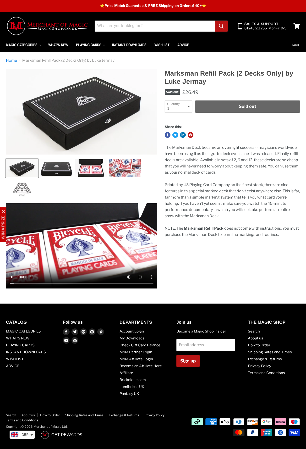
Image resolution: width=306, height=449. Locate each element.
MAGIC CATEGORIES (22, 44)
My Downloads (132, 338)
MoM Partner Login (136, 352)
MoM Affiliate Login (136, 359)
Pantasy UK (129, 394)
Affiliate (126, 373)
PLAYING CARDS (89, 44)
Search (254, 331)
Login (295, 45)
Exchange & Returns (265, 359)
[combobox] (155, 26)
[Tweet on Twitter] (175, 135)
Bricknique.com (133, 380)
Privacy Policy (259, 366)
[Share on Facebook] (167, 135)
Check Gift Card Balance (140, 345)
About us (255, 338)
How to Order (259, 345)
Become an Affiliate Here (141, 366)
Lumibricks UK (132, 387)
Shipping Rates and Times (270, 352)
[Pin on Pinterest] (190, 135)
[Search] (221, 26)
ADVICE (183, 44)
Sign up (188, 360)
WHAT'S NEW (58, 44)
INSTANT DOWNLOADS (129, 44)
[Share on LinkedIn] (183, 135)
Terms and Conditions (266, 373)
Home (11, 60)
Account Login (132, 331)
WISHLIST (161, 44)
